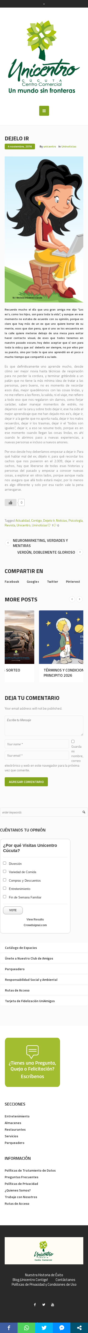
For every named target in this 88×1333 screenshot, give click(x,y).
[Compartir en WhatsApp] (26, 1328)
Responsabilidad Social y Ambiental (31, 979)
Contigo (36, 520)
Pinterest (73, 581)
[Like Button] (10, 502)
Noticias (61, 520)
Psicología (76, 520)
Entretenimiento (17, 1116)
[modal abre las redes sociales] (79, 1328)
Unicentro (24, 525)
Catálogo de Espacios (21, 947)
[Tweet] (44, 1328)
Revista (10, 525)
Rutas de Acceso (17, 990)
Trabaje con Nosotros (21, 1196)
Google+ (33, 581)
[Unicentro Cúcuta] (44, 56)
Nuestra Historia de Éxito (44, 1275)
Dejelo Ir (49, 520)
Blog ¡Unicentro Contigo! (30, 1279)
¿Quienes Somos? (18, 1190)
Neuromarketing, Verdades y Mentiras (40, 543)
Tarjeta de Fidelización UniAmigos (30, 1000)
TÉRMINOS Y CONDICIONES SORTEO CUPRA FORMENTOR (37, 672)
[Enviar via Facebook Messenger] (61, 1328)
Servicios (11, 1135)
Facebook (12, 581)
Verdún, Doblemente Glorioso (46, 552)
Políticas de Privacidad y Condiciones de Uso (44, 1284)
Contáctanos (65, 1279)
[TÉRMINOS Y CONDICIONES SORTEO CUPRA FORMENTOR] (42, 637)
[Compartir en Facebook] (9, 1328)
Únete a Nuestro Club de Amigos (29, 958)
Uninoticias (68, 146)
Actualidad (22, 520)
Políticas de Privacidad (21, 1183)
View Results (35, 919)
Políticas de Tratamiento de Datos (30, 1170)
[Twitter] (43, 1304)
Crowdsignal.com (35, 925)
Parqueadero (15, 968)
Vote (13, 910)
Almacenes (13, 1122)
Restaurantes (15, 1129)
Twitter (52, 581)
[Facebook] (34, 1304)
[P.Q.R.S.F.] (32, 1061)
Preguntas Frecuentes (21, 1176)
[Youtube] (52, 1304)
